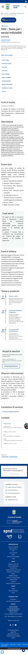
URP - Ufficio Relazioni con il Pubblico (13, 616)
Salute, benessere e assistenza (13, 583)
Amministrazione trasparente (13, 601)
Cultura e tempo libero (13, 566)
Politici (13, 555)
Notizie (13, 589)
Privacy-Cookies (5, 644)
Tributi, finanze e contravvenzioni (17, 13)
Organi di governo (13, 549)
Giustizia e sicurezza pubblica (13, 577)
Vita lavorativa (13, 568)
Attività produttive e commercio (13, 570)
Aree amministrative (13, 547)
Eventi (13, 592)
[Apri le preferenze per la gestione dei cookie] (2, 652)
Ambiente (13, 581)
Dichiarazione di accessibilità (13, 636)
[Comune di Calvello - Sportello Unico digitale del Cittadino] (8, 6)
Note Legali (12, 644)
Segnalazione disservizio (13, 634)
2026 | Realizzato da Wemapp (14, 648)
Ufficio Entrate (7, 423)
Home (2, 13)
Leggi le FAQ (13, 632)
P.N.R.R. (13, 638)
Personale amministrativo (13, 557)
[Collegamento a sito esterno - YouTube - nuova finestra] (16, 625)
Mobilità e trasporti (13, 576)
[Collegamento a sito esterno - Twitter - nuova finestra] (10, 625)
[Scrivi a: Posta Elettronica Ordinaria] (13, 615)
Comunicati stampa (13, 591)
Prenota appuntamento (13, 630)
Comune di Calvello (16, 7)
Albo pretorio (13, 599)
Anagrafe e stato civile (13, 564)
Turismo (13, 574)
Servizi (6, 13)
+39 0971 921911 (13, 612)
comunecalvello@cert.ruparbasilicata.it (13, 614)
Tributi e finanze (13, 579)
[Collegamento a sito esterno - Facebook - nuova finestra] (13, 625)
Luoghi (13, 558)
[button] (26, 1)
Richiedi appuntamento (11, 366)
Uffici (13, 551)
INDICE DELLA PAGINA (7, 55)
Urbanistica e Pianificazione (13, 572)
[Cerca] (25, 6)
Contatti (13, 604)
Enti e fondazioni (13, 553)
